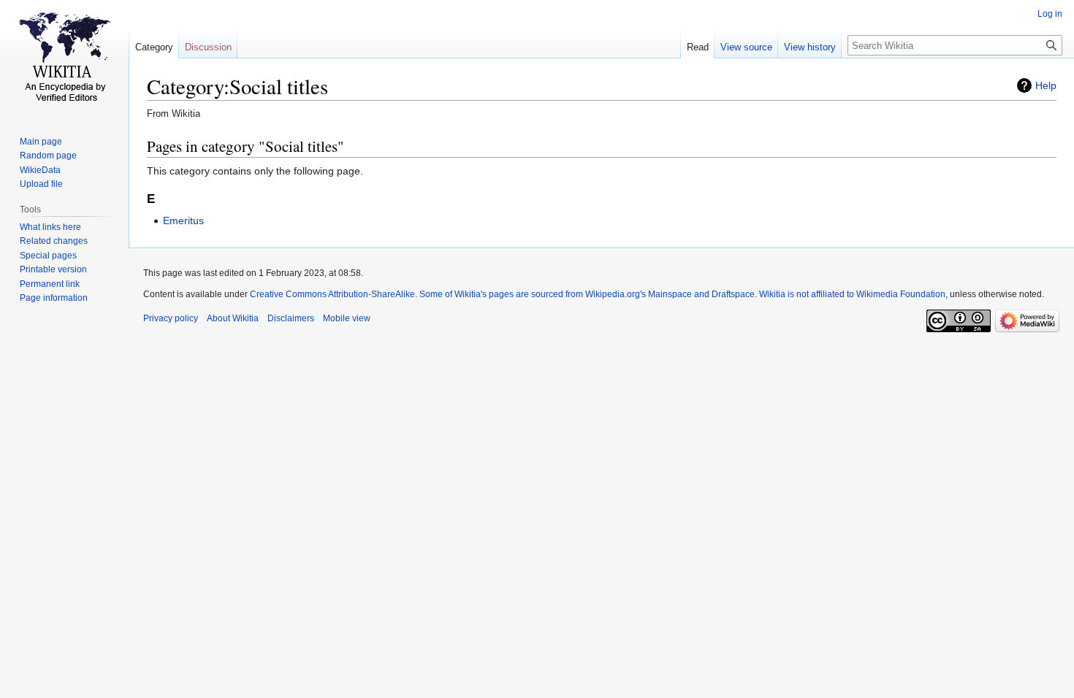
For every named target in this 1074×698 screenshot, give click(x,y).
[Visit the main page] (64, 58)
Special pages (48, 255)
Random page (48, 155)
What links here (50, 227)
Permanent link (50, 284)
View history (810, 47)
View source (746, 47)
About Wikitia (233, 318)
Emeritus (183, 220)
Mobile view (346, 318)
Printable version (53, 269)
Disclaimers (290, 318)
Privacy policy (170, 318)
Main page (41, 142)
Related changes (54, 241)
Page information (54, 298)
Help (1045, 85)
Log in (1049, 14)
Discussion (208, 47)
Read (698, 47)
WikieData (40, 170)
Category (154, 47)
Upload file (41, 184)
